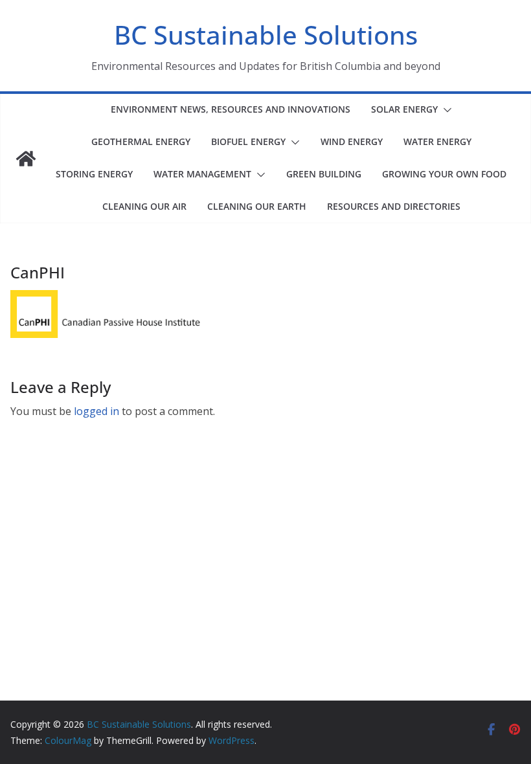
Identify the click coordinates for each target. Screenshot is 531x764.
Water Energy (437, 141)
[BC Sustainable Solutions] (25, 158)
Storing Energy (94, 174)
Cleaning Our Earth (256, 206)
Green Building (323, 174)
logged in (96, 411)
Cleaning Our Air (144, 206)
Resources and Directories (393, 206)
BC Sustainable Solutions (266, 34)
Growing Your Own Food (444, 174)
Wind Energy (352, 141)
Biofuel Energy (248, 141)
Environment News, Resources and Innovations (230, 109)
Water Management (202, 174)
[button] (445, 110)
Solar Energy (404, 109)
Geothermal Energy (140, 141)
